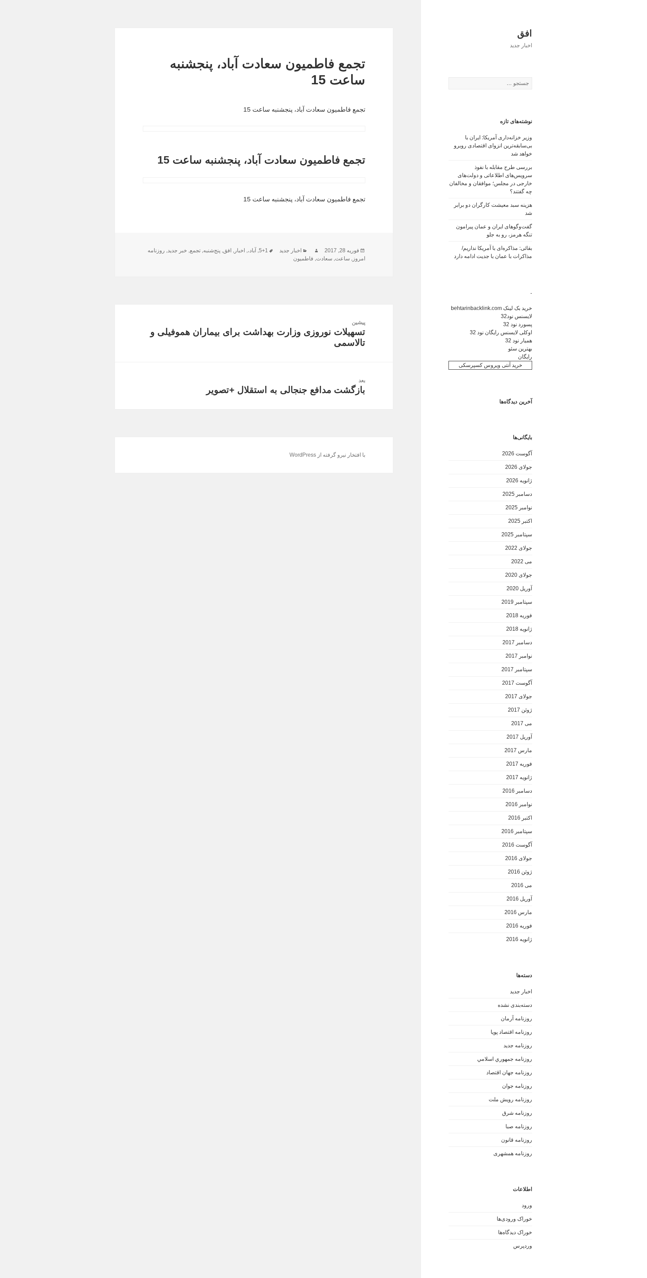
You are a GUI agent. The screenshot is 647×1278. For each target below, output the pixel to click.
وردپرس (522, 1246)
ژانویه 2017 (519, 777)
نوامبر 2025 (518, 507)
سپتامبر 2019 (516, 602)
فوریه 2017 (519, 764)
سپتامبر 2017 (516, 669)
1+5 (263, 250)
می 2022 (521, 561)
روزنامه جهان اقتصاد (509, 1072)
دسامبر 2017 (517, 642)
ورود (527, 1205)
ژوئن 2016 (520, 872)
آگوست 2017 (517, 683)
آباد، (252, 250)
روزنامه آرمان (516, 1018)
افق (524, 33)
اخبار (239, 250)
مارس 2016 (518, 912)
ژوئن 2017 (520, 710)
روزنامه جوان (517, 1086)
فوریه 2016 (519, 926)
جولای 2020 (518, 575)
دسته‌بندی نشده (515, 1005)
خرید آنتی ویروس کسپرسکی (490, 365)
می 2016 (521, 885)
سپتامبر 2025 (516, 534)
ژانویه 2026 (519, 480)
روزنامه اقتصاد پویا (511, 1032)
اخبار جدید (521, 991)
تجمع (195, 250)
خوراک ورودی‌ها (514, 1219)
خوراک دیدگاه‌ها (515, 1232)
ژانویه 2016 (519, 939)
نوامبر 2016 (518, 804)
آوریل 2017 (519, 737)
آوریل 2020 (519, 588)
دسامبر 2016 (517, 791)
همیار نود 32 (518, 340)
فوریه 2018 (519, 615)
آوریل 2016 (519, 899)
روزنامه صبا (518, 1126)
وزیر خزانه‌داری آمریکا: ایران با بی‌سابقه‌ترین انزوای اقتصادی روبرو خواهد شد (493, 146)
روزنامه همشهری (512, 1153)
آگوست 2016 (517, 845)
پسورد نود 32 (517, 324)
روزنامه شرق (517, 1113)
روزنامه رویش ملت (510, 1099)
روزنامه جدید (517, 1045)
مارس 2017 (518, 750)
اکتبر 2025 (520, 521)
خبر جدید (177, 250)
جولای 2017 (518, 696)
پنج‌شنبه (211, 250)
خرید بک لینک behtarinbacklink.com (491, 308)
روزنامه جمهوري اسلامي (504, 1059)
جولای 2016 (518, 858)
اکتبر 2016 (520, 818)
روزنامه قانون (516, 1140)
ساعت (342, 258)
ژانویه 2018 (519, 629)
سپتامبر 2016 (516, 831)
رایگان (525, 357)
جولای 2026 (518, 467)
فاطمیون (303, 258)
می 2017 (521, 723)
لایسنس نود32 (516, 316)
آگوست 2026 (517, 453)
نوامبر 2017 (518, 656)
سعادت (324, 258)
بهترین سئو (520, 348)
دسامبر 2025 (517, 494)
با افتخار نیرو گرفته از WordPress (327, 455)
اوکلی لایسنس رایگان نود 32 (501, 332)
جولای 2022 (518, 548)
